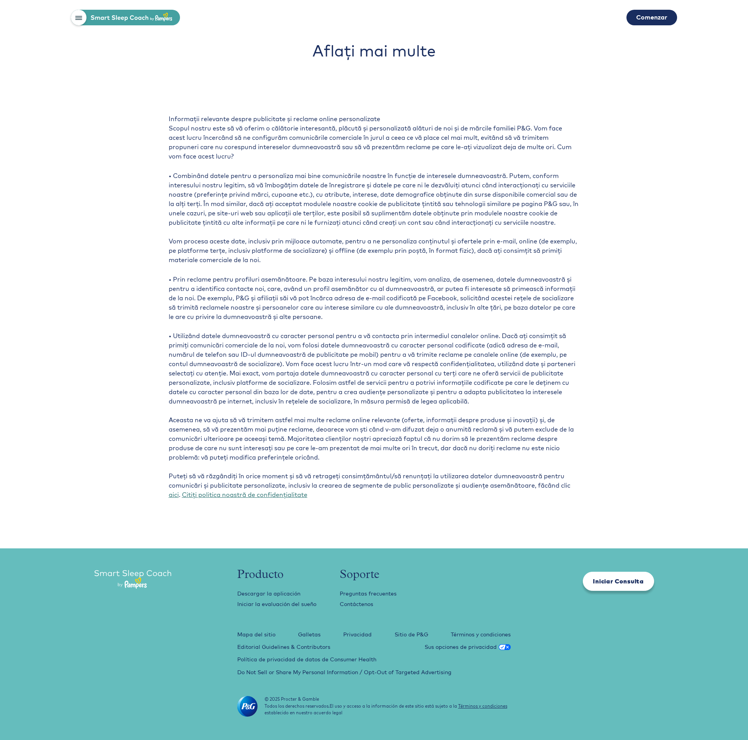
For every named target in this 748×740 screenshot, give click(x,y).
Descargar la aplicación (268, 593)
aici (174, 495)
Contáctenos (356, 604)
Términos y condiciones (481, 634)
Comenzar (651, 17)
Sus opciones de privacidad (461, 646)
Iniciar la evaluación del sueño (276, 604)
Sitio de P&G (411, 634)
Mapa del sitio (256, 634)
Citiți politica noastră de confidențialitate (244, 495)
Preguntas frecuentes (368, 593)
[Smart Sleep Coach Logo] (133, 580)
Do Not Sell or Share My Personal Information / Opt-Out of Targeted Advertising (344, 672)
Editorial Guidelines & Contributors (283, 646)
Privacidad (357, 634)
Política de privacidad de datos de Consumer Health (306, 659)
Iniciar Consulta (618, 581)
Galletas (309, 634)
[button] (78, 17)
